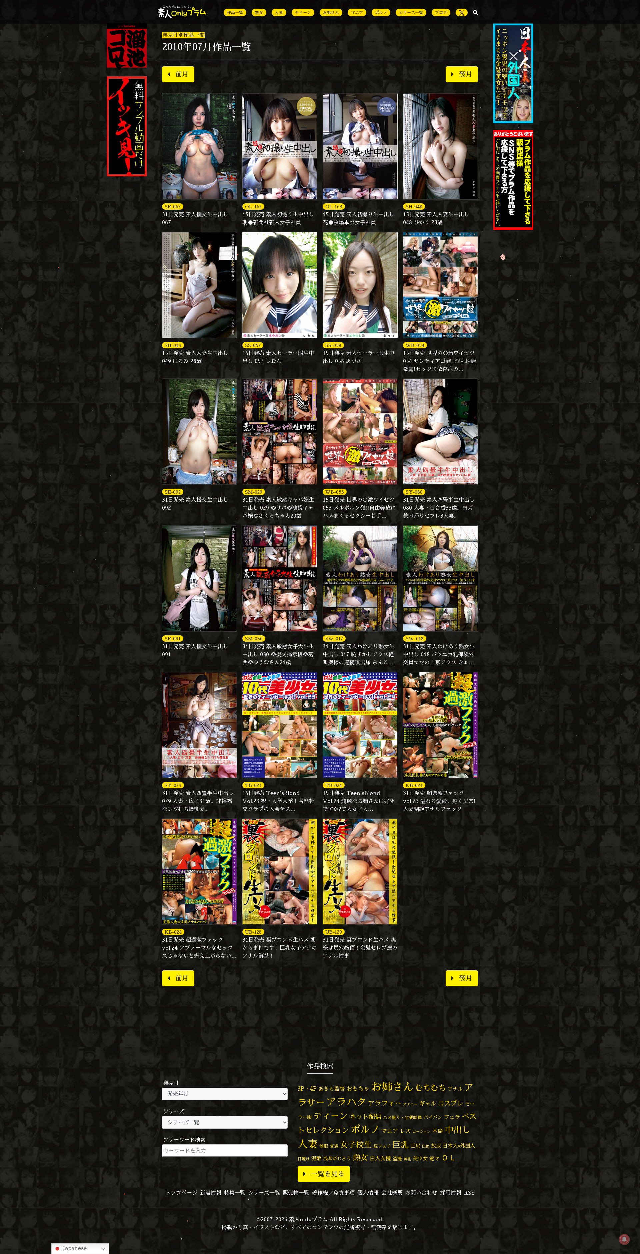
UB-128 (253, 932)
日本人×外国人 (459, 1145)
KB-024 (173, 932)
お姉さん (331, 12)
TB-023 (253, 785)
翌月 (465, 74)
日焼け (304, 1159)
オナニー (410, 1104)
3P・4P (307, 1088)
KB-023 (414, 785)
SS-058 (333, 345)
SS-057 (253, 345)
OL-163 (333, 206)
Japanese (74, 1248)
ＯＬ (448, 1157)
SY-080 (414, 492)
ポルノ (381, 12)
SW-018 (415, 638)
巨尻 (415, 1145)
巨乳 (401, 1144)
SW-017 (334, 638)
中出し (458, 1130)
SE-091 (173, 638)
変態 (334, 1146)
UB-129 (333, 932)
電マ (434, 1158)
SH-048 (414, 206)
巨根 (425, 1146)
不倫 (437, 1131)
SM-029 (253, 492)
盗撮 (397, 1158)
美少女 (420, 1158)
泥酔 (316, 1158)
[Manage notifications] (624, 1239)
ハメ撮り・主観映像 (402, 1117)
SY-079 (173, 785)
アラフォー (384, 1103)
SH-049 (173, 345)
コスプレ (450, 1103)
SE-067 (173, 206)
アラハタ (346, 1102)
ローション (421, 1131)
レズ (405, 1131)
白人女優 (380, 1158)
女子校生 (356, 1144)
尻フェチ (382, 1146)
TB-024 (333, 785)
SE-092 (173, 492)
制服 (323, 1146)
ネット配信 (365, 1116)
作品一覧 (235, 12)
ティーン (303, 12)
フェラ (452, 1117)
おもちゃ (358, 1088)
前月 (182, 74)
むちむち (430, 1087)
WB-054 (415, 345)
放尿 (436, 1145)
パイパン (433, 1117)
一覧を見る (327, 1173)
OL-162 (253, 206)
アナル (455, 1088)
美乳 (407, 1159)
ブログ (441, 12)
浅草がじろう (337, 1158)
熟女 (259, 12)
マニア (357, 12)
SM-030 (254, 638)
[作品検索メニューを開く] (475, 12)
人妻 (279, 12)
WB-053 (334, 492)
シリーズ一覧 (411, 12)
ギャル (427, 1103)
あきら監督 (331, 1088)
